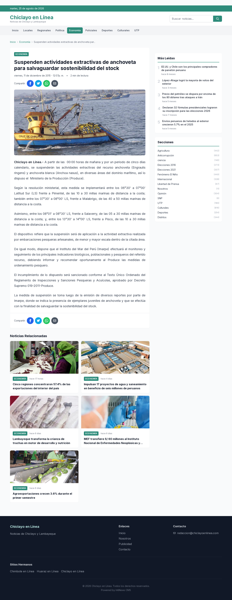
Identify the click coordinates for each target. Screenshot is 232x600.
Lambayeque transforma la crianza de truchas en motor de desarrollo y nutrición (41, 441)
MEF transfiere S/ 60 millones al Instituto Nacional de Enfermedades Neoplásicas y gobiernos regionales (112, 441)
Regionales (44, 30)
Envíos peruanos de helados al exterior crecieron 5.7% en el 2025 (185, 123)
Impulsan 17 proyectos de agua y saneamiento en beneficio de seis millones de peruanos (115, 386)
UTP (136, 30)
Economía (75, 30)
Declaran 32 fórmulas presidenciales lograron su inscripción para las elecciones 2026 (190, 109)
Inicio (15, 30)
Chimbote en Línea (22, 571)
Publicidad (125, 544)
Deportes (107, 30)
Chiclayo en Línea (72, 571)
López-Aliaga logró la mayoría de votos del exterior (187, 82)
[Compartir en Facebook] (30, 83)
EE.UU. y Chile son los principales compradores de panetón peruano (189, 68)
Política (60, 30)
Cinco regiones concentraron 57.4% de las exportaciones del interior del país (41, 386)
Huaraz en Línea (47, 571)
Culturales (123, 30)
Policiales (91, 30)
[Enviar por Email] (54, 83)
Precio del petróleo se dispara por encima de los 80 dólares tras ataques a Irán (189, 95)
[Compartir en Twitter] (38, 83)
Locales (28, 30)
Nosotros (125, 538)
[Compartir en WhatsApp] (46, 83)
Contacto (124, 549)
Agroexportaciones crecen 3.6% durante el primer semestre (42, 495)
